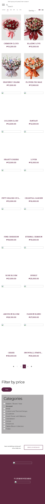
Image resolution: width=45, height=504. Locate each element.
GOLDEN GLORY (11, 121)
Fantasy (34, 121)
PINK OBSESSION (11, 237)
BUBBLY (33, 275)
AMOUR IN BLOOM (11, 314)
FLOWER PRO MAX (34, 82)
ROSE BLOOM (11, 275)
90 (20, 10)
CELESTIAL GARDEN (34, 198)
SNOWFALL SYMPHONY (34, 353)
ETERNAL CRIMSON (33, 237)
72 (17, 10)
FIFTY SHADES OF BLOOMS (13, 198)
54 (14, 10)
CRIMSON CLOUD (11, 43)
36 (11, 10)
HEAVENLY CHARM (11, 82)
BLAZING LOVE (33, 43)
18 (7, 10)
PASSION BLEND (34, 314)
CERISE (11, 353)
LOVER (34, 159)
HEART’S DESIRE (11, 159)
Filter (6, 389)
